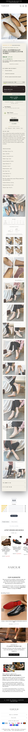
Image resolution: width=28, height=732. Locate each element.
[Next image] (17, 41)
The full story (14, 131)
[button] (25, 610)
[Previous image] (11, 41)
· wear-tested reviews (14, 45)
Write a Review (14, 515)
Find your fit (14, 86)
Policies (13, 717)
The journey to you (14, 482)
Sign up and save (13, 720)
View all (14, 533)
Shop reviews (14, 521)
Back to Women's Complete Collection (15, 700)
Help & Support (13, 714)
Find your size (14, 654)
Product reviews (5, 521)
